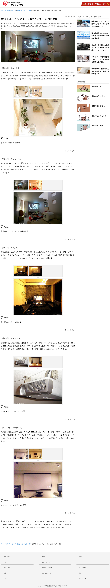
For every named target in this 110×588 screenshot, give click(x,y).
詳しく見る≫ (70, 151)
